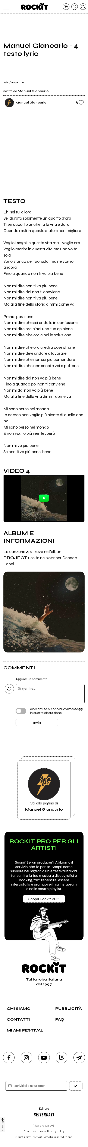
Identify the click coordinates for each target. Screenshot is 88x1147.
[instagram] (26, 1057)
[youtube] (44, 1057)
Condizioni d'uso (34, 1131)
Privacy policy (55, 1131)
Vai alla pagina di (44, 806)
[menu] (5, 6)
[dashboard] (83, 6)
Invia (37, 722)
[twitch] (61, 1057)
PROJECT (15, 557)
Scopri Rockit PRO (43, 899)
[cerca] (74, 6)
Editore (41, 1110)
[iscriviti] (75, 1085)
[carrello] (66, 6)
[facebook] (9, 1057)
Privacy (2, 1126)
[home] (34, 6)
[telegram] (79, 1057)
